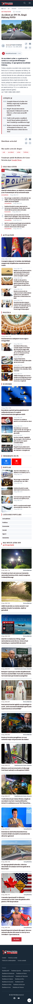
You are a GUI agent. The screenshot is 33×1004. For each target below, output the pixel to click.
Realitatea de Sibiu (6, 984)
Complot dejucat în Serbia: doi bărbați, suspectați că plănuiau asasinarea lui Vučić (17, 103)
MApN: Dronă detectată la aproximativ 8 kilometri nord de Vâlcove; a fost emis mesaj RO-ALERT (17, 112)
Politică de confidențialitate (9, 960)
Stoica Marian (27, 570)
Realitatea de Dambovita (8, 973)
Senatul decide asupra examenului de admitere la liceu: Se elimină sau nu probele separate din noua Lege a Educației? (22, 306)
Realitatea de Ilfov (19, 979)
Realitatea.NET (5, 970)
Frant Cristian (16, 45)
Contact (4, 957)
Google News (16, 160)
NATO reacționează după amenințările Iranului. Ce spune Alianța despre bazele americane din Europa (18, 225)
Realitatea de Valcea (21, 973)
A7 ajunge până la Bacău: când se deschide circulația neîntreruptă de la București (15, 867)
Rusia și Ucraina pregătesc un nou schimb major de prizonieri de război (15, 738)
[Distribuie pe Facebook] (30, 43)
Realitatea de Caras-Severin (23, 669)
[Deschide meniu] (30, 3)
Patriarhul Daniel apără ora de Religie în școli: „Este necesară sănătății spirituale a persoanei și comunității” (16, 707)
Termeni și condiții (12, 957)
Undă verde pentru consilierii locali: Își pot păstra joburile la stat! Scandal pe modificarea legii (18, 120)
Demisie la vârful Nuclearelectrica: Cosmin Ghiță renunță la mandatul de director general (15, 834)
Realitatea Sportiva (16, 970)
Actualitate (14, 8)
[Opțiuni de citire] (29, 1000)
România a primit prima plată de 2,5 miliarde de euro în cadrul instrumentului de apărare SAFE (15, 412)
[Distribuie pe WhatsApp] (26, 47)
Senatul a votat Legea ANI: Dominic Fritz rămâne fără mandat (23, 369)
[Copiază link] (26, 43)
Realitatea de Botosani (19, 984)
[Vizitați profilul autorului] (3, 45)
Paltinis (25, 152)
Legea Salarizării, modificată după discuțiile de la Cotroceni (22, 360)
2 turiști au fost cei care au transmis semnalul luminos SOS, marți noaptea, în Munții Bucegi (15, 575)
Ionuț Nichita (28, 829)
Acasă (4, 8)
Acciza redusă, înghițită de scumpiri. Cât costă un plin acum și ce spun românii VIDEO (22, 440)
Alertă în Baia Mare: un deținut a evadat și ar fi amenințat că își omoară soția (16, 191)
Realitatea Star (26, 970)
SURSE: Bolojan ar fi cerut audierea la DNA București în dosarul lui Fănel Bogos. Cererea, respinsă (22, 378)
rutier (19, 152)
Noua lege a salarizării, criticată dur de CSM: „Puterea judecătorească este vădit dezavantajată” (18, 199)
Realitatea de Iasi (6, 987)
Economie (8, 212)
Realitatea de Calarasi (7, 979)
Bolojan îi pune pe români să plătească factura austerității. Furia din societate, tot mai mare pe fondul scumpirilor (16, 674)
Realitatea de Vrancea (18, 987)
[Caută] (24, 3)
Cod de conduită (22, 960)
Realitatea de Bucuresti (8, 976)
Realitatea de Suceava (7, 981)
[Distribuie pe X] (30, 47)
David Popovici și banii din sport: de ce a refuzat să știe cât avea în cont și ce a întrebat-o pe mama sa (16, 932)
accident (11, 152)
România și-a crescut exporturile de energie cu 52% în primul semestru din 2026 (22, 430)
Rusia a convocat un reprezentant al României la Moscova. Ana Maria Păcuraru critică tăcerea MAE (18, 128)
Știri (9, 8)
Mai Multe (16, 939)
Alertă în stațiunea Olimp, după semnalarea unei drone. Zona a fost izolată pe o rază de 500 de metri (14, 641)
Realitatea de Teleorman (22, 976)
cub (4, 152)
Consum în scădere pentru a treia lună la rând (23, 420)
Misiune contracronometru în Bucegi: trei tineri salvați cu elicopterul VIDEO (15, 769)
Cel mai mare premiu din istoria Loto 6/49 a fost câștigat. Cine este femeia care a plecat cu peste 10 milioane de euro (17, 217)
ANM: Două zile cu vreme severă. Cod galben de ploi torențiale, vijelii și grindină (14, 608)
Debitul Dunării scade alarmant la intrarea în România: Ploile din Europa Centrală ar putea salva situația (17, 208)
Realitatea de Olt (19, 981)
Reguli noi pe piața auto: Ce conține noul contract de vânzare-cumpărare (22, 448)
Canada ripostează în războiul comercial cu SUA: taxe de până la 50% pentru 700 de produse (15, 899)
